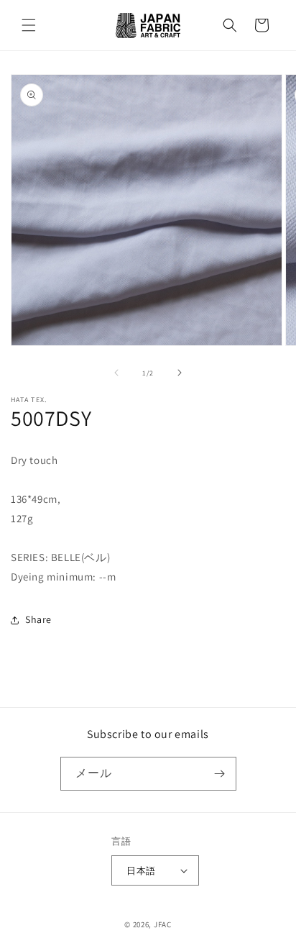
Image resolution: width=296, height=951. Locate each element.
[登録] (220, 774)
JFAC (163, 924)
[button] (29, 25)
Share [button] (38, 619)
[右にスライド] (179, 372)
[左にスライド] (116, 372)
